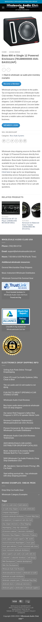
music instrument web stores (28, 546)
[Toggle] (38, 494)
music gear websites (9, 546)
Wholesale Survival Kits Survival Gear (17, 278)
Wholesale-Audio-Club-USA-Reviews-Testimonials (19, 437)
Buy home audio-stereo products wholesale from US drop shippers (21, 406)
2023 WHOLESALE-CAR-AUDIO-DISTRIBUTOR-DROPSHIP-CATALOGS (20, 444)
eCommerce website (9, 531)
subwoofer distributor (19, 558)
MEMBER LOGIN (11, 125)
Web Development (8, 561)
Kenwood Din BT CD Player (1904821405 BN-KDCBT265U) (9, 221)
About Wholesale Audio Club (21, 608)
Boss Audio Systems (17, 136)
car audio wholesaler (27, 509)
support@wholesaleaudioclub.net (21, 251)
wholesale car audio (30, 573)
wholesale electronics (23, 584)
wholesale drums (8, 584)
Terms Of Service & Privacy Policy (21, 611)
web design (31, 558)
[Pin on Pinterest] (21, 141)
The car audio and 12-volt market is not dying (20, 386)
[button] (3, 7)
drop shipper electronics (10, 524)
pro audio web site (29, 554)
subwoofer (5, 558)
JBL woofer (29, 539)
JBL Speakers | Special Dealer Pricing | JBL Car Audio (22, 467)
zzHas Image (14, 52)
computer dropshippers (10, 512)
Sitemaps (21, 613)
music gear (30, 543)
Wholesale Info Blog (21, 609)
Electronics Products (29, 535)
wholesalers (19, 588)
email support (7, 539)
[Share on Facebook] (8, 141)
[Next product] (4, 70)
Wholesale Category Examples (14, 494)
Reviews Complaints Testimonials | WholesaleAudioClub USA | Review (18, 422)
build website (23, 505)
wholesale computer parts (11, 580)
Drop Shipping (25, 524)
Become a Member (11, 84)
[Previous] (1, 217)
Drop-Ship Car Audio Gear (13, 490)
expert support (18, 539)
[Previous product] (8, 70)
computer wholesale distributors (13, 516)
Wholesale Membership (21, 606)
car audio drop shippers (10, 509)
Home (4, 52)
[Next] (40, 217)
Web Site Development (10, 565)
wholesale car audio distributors (13, 576)
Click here (6, 172)
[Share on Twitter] (12, 141)
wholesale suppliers (32, 588)
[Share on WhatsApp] (4, 141)
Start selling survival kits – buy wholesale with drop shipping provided (20, 475)
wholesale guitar (7, 588)
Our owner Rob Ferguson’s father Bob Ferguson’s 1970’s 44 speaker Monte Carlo (21, 414)
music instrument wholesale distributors (15, 550)
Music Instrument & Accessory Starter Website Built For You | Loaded (19, 452)
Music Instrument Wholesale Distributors (18, 273)
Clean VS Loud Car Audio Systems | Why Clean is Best (21, 378)
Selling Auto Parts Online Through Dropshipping (18, 371)
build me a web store (9, 505)
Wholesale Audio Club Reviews (17, 400)
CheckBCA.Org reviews (14, 327)
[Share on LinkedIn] (25, 141)
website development (24, 561)
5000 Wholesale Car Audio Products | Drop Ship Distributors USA (21, 459)
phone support (7, 554)
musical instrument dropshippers (13, 543)
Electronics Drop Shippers (11, 535)
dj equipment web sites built (22, 520)
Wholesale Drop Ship (29, 580)
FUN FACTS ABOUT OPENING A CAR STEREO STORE (20, 394)
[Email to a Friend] (16, 141)
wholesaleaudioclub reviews (11, 573)
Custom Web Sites (32, 516)
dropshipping (6, 527)
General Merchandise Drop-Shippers (17, 267)
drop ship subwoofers (20, 527)
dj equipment (6, 520)
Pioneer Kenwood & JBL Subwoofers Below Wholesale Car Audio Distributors (22, 429)
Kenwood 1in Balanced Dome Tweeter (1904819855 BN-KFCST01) (30, 226)
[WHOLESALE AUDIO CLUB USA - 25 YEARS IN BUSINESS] (22, 6)
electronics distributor (25, 531)
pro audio (17, 554)
